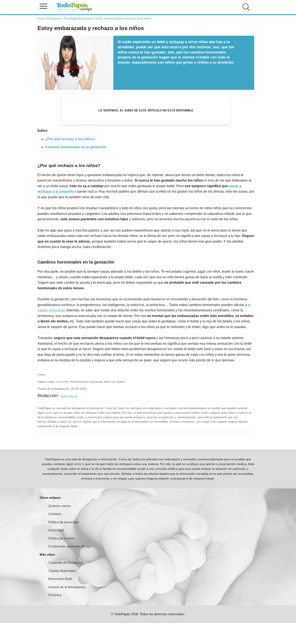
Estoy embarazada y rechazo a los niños (123, 18)
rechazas (177, 42)
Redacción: (48, 395)
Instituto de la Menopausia (66, 587)
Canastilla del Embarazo (65, 562)
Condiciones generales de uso (69, 546)
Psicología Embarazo (78, 18)
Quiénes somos (59, 506)
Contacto (54, 514)
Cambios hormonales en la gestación (75, 147)
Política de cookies (61, 538)
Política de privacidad (63, 522)
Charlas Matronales (62, 571)
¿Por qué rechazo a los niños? (70, 139)
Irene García (69, 396)
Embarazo (54, 18)
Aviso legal (56, 530)
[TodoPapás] (74, 10)
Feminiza (54, 595)
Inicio (41, 18)
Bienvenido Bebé (60, 579)
